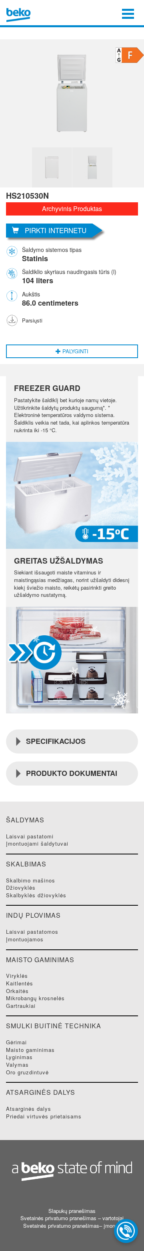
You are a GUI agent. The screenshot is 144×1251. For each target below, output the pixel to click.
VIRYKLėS (17, 975)
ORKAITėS (17, 991)
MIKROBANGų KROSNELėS (35, 998)
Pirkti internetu (55, 230)
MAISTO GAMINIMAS (30, 1050)
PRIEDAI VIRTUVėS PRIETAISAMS (44, 1116)
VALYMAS (17, 1064)
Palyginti (74, 351)
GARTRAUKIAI (21, 1005)
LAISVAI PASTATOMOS (32, 931)
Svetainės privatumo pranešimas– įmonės (72, 1225)
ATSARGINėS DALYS (28, 1108)
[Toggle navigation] (128, 13)
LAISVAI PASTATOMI (30, 836)
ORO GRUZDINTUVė (27, 1072)
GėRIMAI (16, 1042)
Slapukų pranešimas (72, 1211)
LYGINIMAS (19, 1057)
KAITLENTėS (19, 983)
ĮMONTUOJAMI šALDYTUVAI (37, 843)
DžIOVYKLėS (21, 887)
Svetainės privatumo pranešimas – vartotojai (72, 1218)
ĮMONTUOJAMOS (25, 939)
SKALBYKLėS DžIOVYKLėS (36, 895)
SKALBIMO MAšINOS (30, 880)
